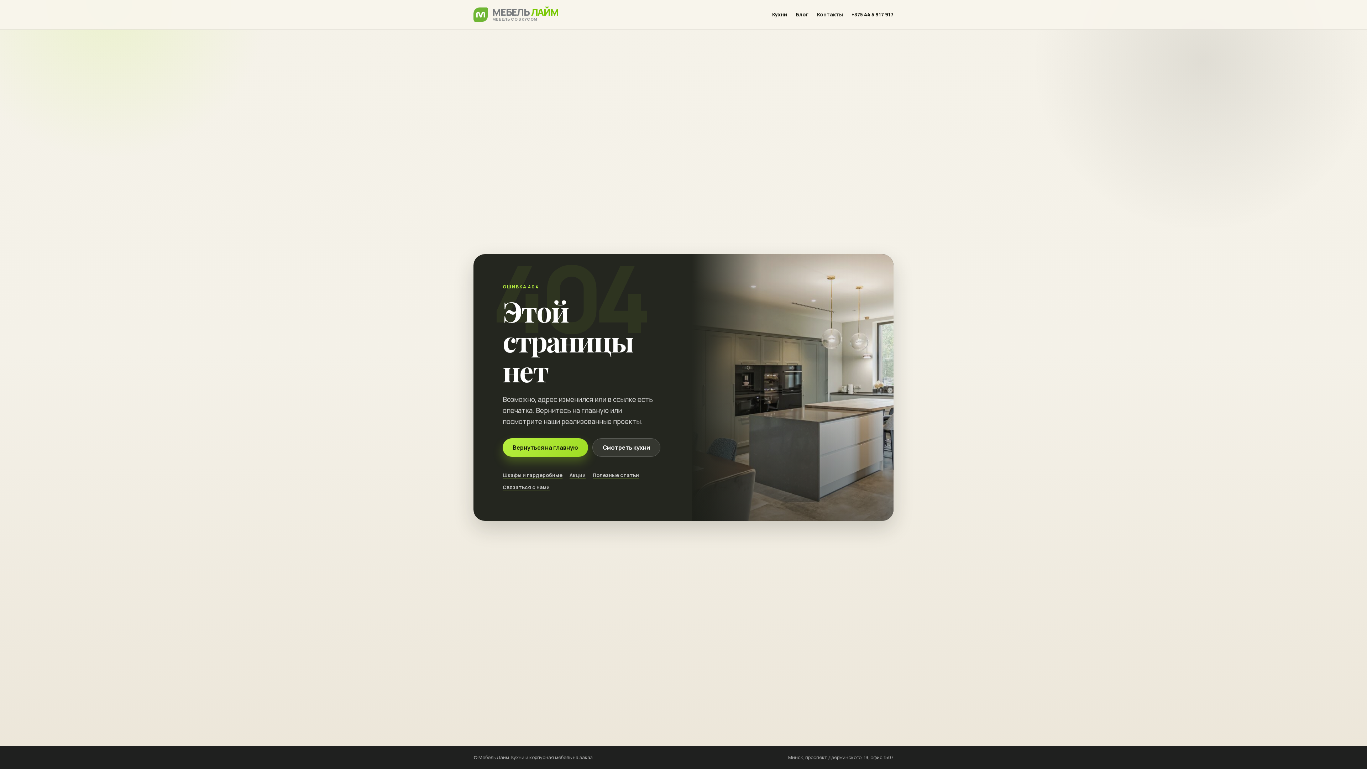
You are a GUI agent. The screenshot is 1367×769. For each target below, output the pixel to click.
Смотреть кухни (626, 447)
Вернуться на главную (545, 447)
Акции (578, 475)
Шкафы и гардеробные (532, 475)
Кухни (779, 14)
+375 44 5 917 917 (873, 14)
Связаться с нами (526, 487)
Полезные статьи (616, 475)
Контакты (830, 14)
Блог (802, 14)
